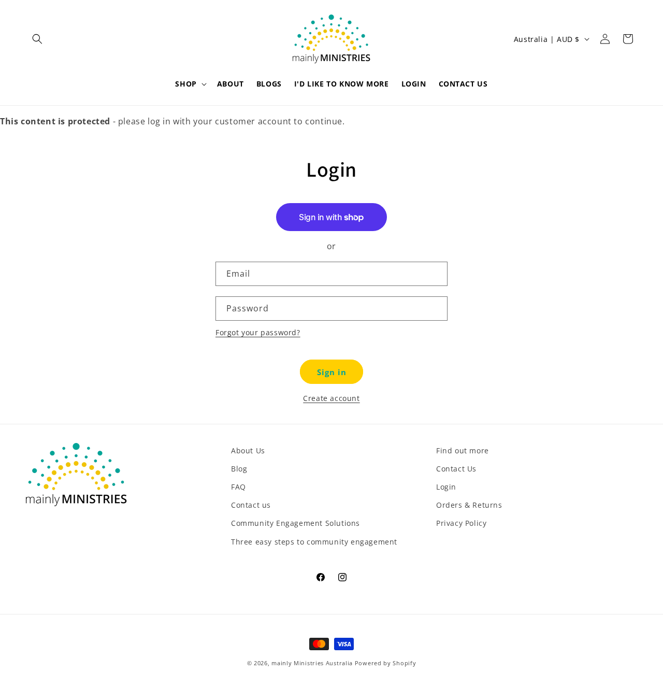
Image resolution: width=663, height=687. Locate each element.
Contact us (251, 505)
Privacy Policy (461, 523)
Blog (239, 469)
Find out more (462, 450)
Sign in (332, 372)
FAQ (238, 487)
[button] (37, 38)
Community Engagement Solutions (295, 523)
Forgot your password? (257, 332)
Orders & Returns (469, 505)
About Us (248, 450)
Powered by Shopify (385, 663)
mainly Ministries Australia (312, 663)
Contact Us (456, 469)
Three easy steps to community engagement (314, 542)
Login (446, 487)
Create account (331, 398)
